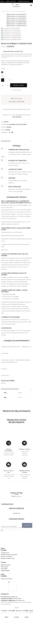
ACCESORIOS (6, 11)
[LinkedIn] (12, 132)
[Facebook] (9, 132)
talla (2, 76)
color (3, 69)
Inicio (1, 11)
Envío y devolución (16, 116)
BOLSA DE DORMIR (12, 11)
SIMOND (9, 127)
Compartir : (4, 132)
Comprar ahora (16, 90)
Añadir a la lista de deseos (30, 85)
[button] (30, 6)
